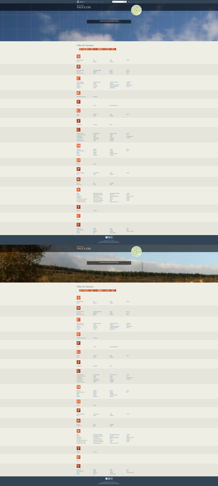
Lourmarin (128, 137)
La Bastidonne (79, 136)
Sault (111, 200)
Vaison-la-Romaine (80, 229)
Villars (111, 228)
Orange (94, 163)
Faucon (78, 105)
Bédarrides (95, 71)
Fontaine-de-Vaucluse (114, 105)
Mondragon (95, 396)
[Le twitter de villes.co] (106, 237)
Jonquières (95, 124)
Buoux (127, 73)
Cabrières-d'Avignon (80, 83)
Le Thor (127, 133)
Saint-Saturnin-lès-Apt (97, 201)
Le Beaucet (112, 139)
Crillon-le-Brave (129, 84)
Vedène (94, 228)
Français (131, 1)
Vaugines (78, 232)
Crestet (127, 83)
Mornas (127, 149)
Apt (93, 60)
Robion (94, 184)
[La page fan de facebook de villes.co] (109, 237)
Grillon (127, 114)
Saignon (78, 194)
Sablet (78, 193)
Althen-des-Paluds (80, 60)
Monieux (111, 149)
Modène (94, 153)
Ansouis (78, 61)
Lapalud (111, 134)
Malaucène (79, 149)
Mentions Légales (107, 240)
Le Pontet (111, 140)
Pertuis (78, 174)
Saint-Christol (79, 196)
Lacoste (94, 134)
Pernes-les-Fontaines (80, 172)
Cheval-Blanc (112, 87)
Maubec (78, 152)
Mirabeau (95, 152)
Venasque (95, 231)
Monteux (111, 150)
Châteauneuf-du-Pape (114, 86)
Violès (127, 228)
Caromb (94, 83)
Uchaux (78, 219)
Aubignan (95, 61)
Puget (111, 172)
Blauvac (111, 70)
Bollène (111, 71)
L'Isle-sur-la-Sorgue (80, 133)
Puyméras (111, 174)
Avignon (127, 60)
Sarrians (111, 198)
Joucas (111, 124)
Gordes (94, 115)
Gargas (78, 114)
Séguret (127, 194)
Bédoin (94, 73)
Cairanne (78, 87)
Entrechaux (95, 96)
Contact (112, 240)
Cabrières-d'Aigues (80, 323)
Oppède (78, 163)
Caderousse (79, 86)
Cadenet (78, 84)
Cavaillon (111, 83)
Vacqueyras (79, 228)
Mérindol (94, 149)
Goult (111, 114)
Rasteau (78, 424)
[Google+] (111, 237)
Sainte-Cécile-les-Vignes (114, 196)
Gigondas (95, 114)
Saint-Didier (79, 197)
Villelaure (111, 231)
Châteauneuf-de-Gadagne (114, 84)
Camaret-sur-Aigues (97, 323)
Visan (127, 229)
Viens (94, 232)
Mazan (78, 153)
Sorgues (127, 198)
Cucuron (128, 86)
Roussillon (112, 424)
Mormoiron (112, 396)
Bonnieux (111, 73)
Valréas (78, 231)
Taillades (78, 210)
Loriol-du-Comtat (129, 136)
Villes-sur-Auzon (113, 232)
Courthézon (128, 323)
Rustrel (111, 184)
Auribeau (111, 61)
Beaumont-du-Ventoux (97, 70)
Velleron (94, 229)
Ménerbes (78, 396)
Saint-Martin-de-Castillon (97, 193)
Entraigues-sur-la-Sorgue (81, 96)
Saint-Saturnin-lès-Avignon (114, 193)
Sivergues (128, 197)
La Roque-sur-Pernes (80, 140)
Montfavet (111, 152)
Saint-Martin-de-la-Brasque (98, 194)
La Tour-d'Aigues (96, 133)
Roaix (94, 424)
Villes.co (81, 2)
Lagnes (94, 140)
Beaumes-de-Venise (80, 70)
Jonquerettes (79, 124)
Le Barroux (112, 137)
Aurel (111, 60)
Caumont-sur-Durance (114, 323)
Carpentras (95, 84)
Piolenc (94, 174)
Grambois (111, 115)
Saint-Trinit (112, 194)
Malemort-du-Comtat (80, 150)
